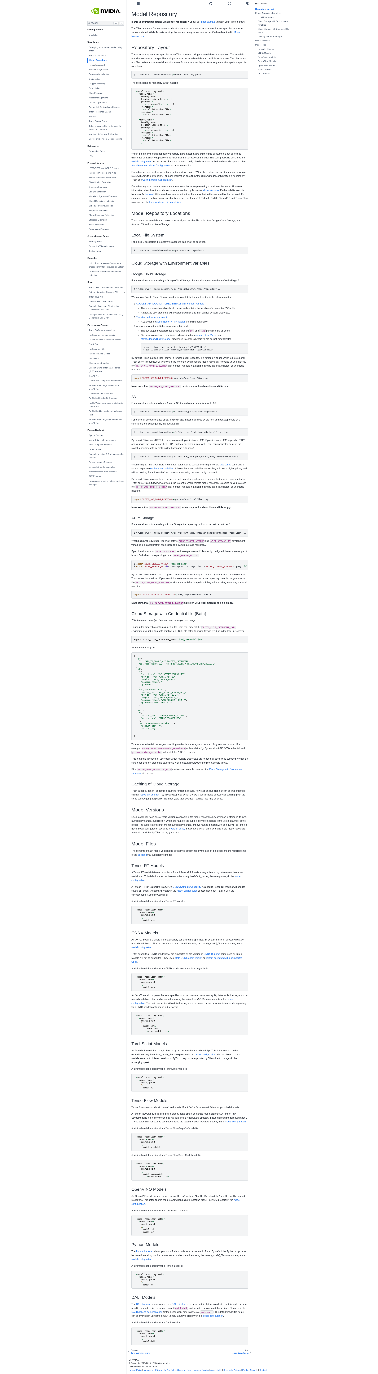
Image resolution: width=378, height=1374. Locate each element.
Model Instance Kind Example (103, 471)
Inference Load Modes (99, 354)
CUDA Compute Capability (187, 887)
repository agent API (150, 794)
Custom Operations (98, 102)
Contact (263, 1370)
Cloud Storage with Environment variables (273, 23)
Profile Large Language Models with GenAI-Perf (106, 421)
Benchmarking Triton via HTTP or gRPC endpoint (104, 369)
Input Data (94, 358)
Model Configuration (98, 69)
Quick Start (94, 344)
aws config (225, 464)
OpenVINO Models (266, 65)
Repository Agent (97, 65)
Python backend (144, 1251)
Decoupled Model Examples (102, 467)
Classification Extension (100, 182)
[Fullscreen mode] (236, 3)
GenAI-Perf (94, 376)
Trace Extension (96, 224)
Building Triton (95, 241)
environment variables (161, 468)
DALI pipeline (179, 1304)
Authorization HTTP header (170, 321)
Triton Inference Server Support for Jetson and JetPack (105, 128)
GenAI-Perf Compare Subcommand (105, 380)
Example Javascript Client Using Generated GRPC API (104, 308)
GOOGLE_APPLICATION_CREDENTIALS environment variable (170, 303)
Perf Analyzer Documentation (102, 335)
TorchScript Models (267, 57)
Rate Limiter (94, 88)
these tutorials (208, 22)
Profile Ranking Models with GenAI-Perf (105, 413)
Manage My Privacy (153, 1370)
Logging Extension (97, 192)
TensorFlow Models (267, 61)
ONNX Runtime (212, 954)
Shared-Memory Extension (101, 215)
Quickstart (93, 35)
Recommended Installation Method (105, 339)
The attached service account (151, 317)
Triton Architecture (97, 55)
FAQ (91, 156)
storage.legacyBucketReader (156, 339)
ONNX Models (264, 53)
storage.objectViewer (206, 335)
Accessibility (216, 1370)
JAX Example (95, 476)
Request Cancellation (99, 74)
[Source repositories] (217, 3)
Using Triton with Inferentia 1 (102, 440)
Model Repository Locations (268, 13)
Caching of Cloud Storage (270, 36)
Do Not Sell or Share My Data (177, 1370)
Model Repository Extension (102, 201)
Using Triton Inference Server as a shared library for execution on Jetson (106, 265)
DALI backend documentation (147, 1312)
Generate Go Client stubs (101, 301)
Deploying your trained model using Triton (105, 49)
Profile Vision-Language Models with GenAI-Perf (106, 405)
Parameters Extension (99, 229)
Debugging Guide (97, 151)
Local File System (266, 17)
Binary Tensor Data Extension (103, 177)
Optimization (95, 79)
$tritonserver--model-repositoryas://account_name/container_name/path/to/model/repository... (190, 533)
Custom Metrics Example (100, 462)
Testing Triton (95, 251)
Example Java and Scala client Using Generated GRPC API (106, 316)
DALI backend (143, 1304)
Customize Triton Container (101, 246)
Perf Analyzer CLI (97, 349)
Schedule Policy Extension (101, 206)
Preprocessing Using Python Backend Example (106, 483)
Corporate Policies (232, 1370)
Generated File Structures (101, 393)
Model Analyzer (96, 93)
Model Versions (211, 190)
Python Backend (96, 435)
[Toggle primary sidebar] (138, 3)
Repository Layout (264, 9)
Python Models (265, 69)
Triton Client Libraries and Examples (106, 287)
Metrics (92, 116)
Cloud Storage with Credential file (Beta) (273, 31)
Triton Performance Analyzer (102, 330)
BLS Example (95, 449)
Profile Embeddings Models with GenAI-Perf (104, 387)
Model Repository (98, 60)
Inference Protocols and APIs (102, 173)
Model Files (260, 45)
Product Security (250, 1370)
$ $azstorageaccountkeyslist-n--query (191, 565)
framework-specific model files (165, 202)
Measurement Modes (99, 363)
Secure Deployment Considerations (105, 139)
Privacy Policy (135, 1370)
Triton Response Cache (100, 112)
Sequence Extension (98, 210)
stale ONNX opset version (188, 958)
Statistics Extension (98, 220)
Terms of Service (201, 1370)
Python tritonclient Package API (103, 292)
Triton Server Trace (98, 121)
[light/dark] (247, 3)
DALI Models (264, 73)
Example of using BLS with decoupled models (106, 456)
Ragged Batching (97, 83)
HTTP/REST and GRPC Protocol (104, 168)
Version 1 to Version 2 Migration (104, 134)
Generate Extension (98, 187)
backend (149, 194)
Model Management (98, 98)
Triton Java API (96, 297)
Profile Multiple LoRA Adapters (103, 398)
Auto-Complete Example (100, 444)
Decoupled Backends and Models (104, 107)
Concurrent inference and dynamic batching (105, 273)
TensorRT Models (266, 49)
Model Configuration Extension (103, 196)
